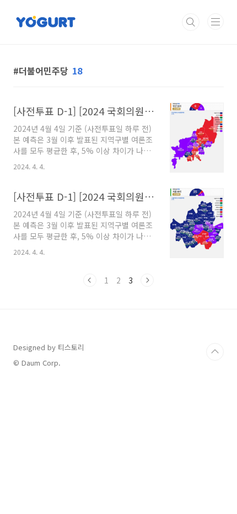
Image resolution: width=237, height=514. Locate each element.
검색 (190, 22)
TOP (215, 352)
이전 (89, 280)
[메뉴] (215, 21)
